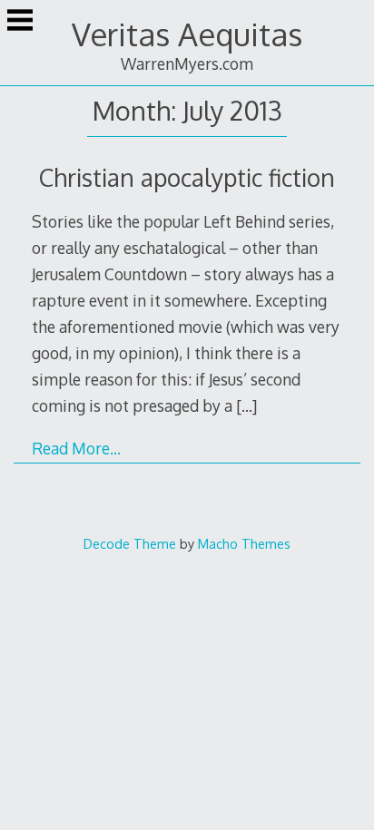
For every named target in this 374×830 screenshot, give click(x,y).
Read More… (76, 448)
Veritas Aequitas (187, 34)
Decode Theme (130, 543)
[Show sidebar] (20, 21)
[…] (246, 405)
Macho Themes (244, 543)
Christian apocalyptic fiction (187, 177)
